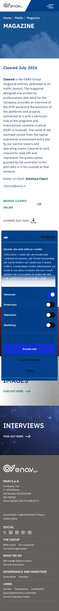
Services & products (13, 564)
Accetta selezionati (29, 359)
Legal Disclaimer (26, 514)
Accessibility (10, 514)
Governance (9, 576)
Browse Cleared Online (15, 204)
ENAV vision (9, 544)
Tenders (7, 588)
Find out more (13, 391)
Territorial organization (15, 548)
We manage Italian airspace (17, 560)
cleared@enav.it (14, 186)
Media (19, 17)
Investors (24, 576)
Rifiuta (29, 370)
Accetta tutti (30, 349)
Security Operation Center (16, 596)
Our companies (26, 544)
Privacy (40, 514)
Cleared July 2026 (16, 220)
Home (7, 17)
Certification (37, 588)
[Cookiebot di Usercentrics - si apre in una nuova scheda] (41, 237)
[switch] (50, 304)
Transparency (21, 588)
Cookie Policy (10, 518)
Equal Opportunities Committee (19, 592)
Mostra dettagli (40, 338)
